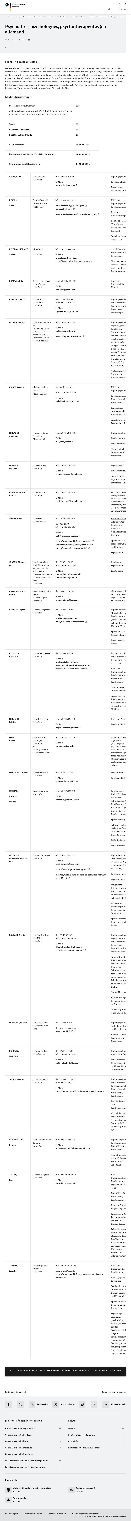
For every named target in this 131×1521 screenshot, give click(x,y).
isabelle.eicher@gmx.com (67, 401)
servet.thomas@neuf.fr (66, 1091)
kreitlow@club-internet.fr (67, 662)
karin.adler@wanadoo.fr (67, 185)
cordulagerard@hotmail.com (69, 501)
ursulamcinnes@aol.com (67, 600)
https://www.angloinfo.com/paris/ (72, 869)
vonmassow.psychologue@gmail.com (73, 1148)
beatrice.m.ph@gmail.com (68, 864)
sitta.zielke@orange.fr (66, 1183)
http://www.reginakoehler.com (70, 621)
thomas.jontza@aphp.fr (66, 577)
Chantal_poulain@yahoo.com (69, 947)
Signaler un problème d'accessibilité (85, 1514)
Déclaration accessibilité (57, 1514)
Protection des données (33, 1514)
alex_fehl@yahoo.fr (64, 441)
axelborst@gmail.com (66, 289)
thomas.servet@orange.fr (92, 1091)
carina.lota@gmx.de (65, 746)
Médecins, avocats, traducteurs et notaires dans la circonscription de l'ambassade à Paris (40, 17)
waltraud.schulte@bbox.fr (67, 1063)
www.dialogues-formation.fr (69, 336)
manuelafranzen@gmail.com (69, 474)
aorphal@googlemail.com (67, 799)
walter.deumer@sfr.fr (65, 331)
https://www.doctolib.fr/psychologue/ (73, 541)
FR (125, 3)
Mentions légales (11, 1514)
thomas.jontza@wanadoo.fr (68, 574)
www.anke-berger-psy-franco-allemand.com (76, 214)
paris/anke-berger (64, 209)
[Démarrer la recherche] (108, 7)
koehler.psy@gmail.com (67, 618)
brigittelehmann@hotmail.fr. (69, 727)
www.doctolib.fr (63, 1031)
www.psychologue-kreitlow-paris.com (73, 665)
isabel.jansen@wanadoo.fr (67, 536)
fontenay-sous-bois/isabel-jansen (71, 544)
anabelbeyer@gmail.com (67, 258)
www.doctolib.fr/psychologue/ (70, 205)
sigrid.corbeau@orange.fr (67, 311)
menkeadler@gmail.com (67, 781)
